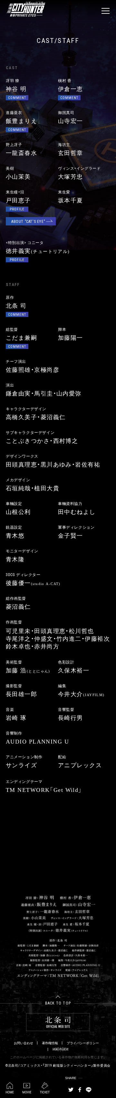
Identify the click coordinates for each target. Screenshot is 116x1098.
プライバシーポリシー (83, 1043)
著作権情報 (50, 1043)
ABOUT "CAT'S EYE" (28, 221)
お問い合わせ (23, 1043)
